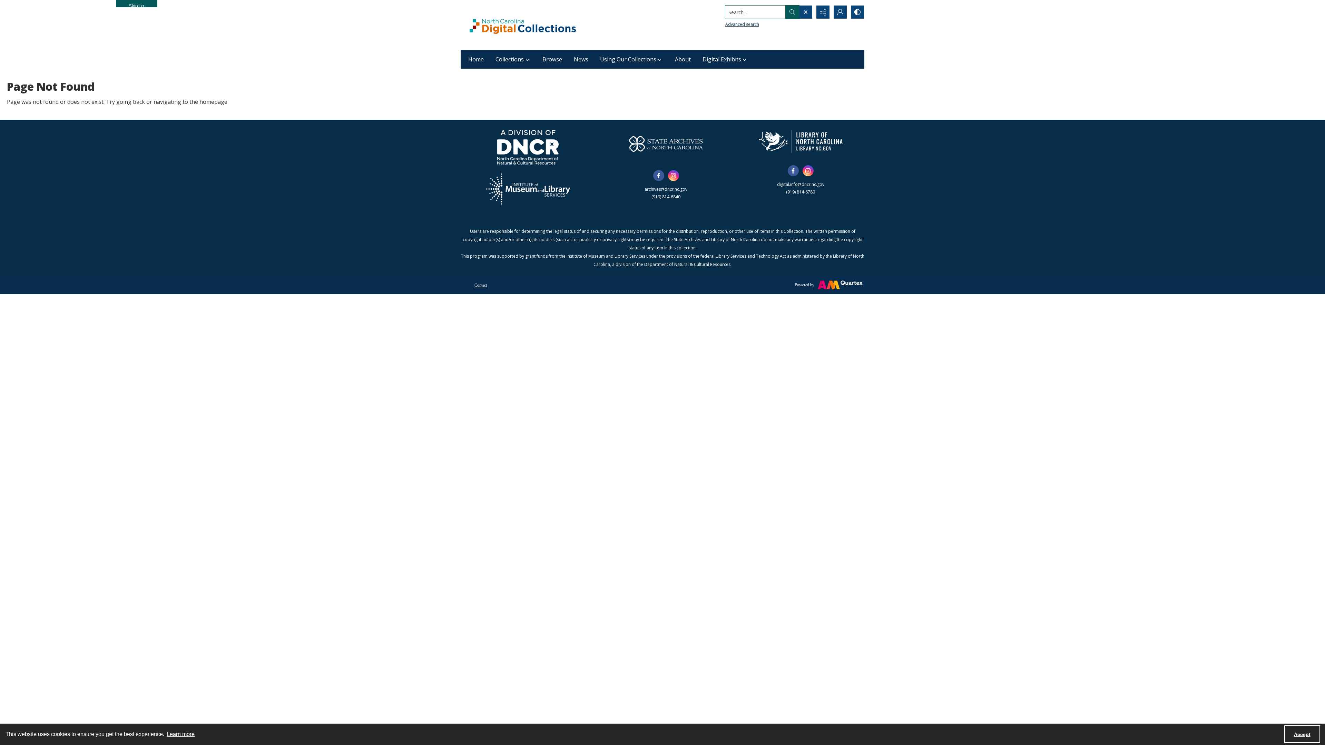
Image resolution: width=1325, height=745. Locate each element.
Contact (480, 285)
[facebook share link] (658, 175)
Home (476, 59)
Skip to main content (136, 4)
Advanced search (742, 24)
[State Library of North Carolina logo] (801, 141)
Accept (1302, 734)
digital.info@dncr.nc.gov (800, 184)
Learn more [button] (181, 734)
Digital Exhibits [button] (722, 59)
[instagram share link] (673, 175)
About (683, 59)
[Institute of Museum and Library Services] (528, 189)
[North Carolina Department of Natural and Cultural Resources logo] (528, 147)
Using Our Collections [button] (628, 59)
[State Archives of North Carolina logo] (666, 144)
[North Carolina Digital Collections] (523, 25)
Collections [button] (509, 59)
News (581, 59)
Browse (552, 59)
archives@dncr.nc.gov (666, 189)
